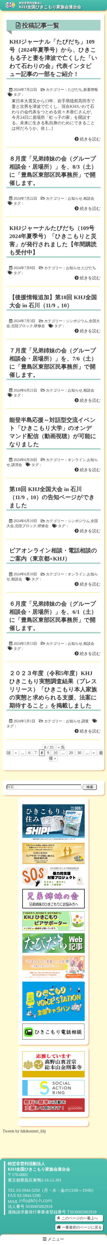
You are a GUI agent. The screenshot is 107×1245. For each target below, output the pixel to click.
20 (71, 753)
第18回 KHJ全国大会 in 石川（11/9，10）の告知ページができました (52, 497)
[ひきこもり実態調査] (53, 861)
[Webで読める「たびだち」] (53, 950)
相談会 (88, 198)
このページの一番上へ (79, 1218)
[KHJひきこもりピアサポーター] (53, 928)
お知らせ (75, 198)
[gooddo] (53, 1109)
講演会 (16, 465)
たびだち (75, 89)
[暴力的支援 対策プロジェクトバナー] (53, 884)
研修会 (39, 326)
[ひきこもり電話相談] (53, 1037)
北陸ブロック (22, 326)
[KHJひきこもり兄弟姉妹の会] (53, 906)
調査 (85, 721)
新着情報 (90, 89)
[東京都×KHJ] (53, 976)
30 (79, 753)
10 (55, 753)
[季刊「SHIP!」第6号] (53, 838)
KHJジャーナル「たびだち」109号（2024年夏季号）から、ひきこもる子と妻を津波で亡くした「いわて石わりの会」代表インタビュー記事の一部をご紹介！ (53, 57)
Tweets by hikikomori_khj (24, 1131)
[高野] (53, 1075)
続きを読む (90, 139)
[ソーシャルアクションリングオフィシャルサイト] (53, 1093)
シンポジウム (77, 321)
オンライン (77, 460)
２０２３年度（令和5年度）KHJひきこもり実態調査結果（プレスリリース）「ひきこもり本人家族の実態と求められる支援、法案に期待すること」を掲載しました (53, 689)
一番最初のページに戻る (81, 1227)
